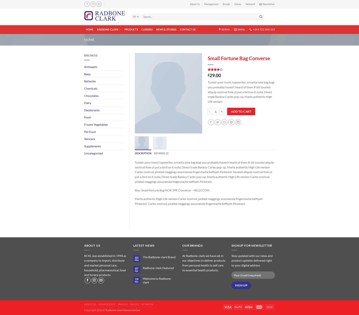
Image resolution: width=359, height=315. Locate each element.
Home (89, 40)
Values (237, 4)
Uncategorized (93, 153)
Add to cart (241, 111)
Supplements (92, 146)
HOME (89, 29)
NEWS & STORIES (166, 29)
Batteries (90, 81)
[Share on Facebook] (211, 122)
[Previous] (140, 93)
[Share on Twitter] (218, 122)
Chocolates (91, 95)
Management (211, 4)
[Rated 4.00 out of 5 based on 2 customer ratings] (241, 69)
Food (87, 117)
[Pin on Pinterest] (231, 122)
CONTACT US (188, 29)
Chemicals (90, 88)
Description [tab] (143, 153)
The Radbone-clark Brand (159, 257)
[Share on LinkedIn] (238, 122)
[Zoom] (139, 129)
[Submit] (261, 17)
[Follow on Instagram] (93, 4)
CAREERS (147, 29)
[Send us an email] (99, 4)
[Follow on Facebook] (87, 4)
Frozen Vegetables (96, 124)
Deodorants (92, 110)
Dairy (87, 103)
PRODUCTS (131, 29)
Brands (226, 4)
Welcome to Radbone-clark (157, 280)
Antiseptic (90, 67)
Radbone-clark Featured (158, 268)
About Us (195, 4)
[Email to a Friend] (224, 122)
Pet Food (90, 132)
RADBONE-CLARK (107, 29)
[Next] (196, 93)
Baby (87, 74)
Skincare (89, 139)
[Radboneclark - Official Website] (104, 17)
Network (250, 4)
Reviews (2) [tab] (161, 153)
